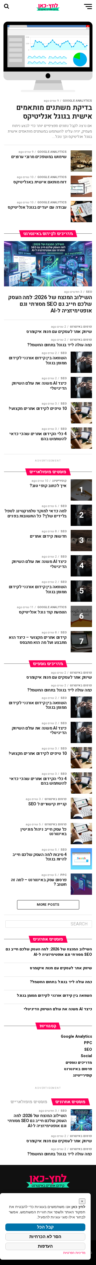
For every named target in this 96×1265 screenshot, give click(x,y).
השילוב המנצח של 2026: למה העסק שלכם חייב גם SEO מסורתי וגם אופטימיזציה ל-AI (49, 951)
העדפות (45, 1246)
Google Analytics (76, 1036)
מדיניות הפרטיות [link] (74, 1252)
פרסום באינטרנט (78, 1069)
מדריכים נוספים (79, 1062)
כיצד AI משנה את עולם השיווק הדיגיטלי (58, 1009)
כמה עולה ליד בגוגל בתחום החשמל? (60, 982)
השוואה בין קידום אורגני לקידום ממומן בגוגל (54, 995)
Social (86, 1056)
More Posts (48, 904)
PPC (88, 1043)
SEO (88, 1049)
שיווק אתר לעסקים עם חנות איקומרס (61, 968)
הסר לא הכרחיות (45, 1236)
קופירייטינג (82, 1075)
